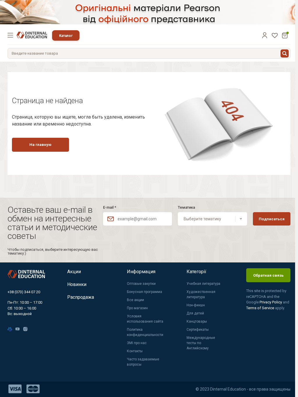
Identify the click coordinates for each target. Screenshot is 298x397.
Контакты (135, 351)
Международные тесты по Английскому (201, 343)
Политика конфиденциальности (145, 332)
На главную (40, 144)
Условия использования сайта (145, 318)
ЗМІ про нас (137, 343)
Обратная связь (268, 275)
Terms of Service (260, 308)
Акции (74, 271)
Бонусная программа (144, 292)
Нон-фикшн (196, 305)
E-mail (109, 207)
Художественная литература (201, 294)
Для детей (195, 313)
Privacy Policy (271, 302)
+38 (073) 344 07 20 (24, 292)
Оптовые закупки (141, 284)
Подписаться (272, 219)
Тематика (186, 207)
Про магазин (137, 308)
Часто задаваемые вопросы (143, 361)
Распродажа (80, 297)
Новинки (76, 284)
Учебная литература (203, 284)
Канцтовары (197, 321)
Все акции (135, 300)
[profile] (264, 35)
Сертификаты (198, 330)
